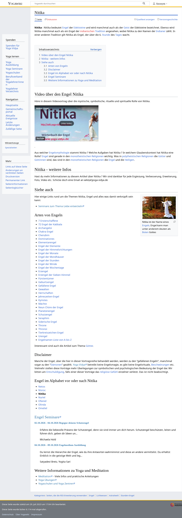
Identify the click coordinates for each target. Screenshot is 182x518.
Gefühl (114, 371)
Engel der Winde (47, 264)
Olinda (42, 404)
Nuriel (41, 397)
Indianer (160, 31)
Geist (127, 27)
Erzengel (43, 271)
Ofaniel (42, 401)
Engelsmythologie (59, 152)
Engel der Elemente (49, 246)
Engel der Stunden (48, 260)
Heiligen (129, 159)
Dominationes (46, 238)
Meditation (44, 476)
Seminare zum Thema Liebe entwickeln (60, 206)
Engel (65, 27)
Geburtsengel (46, 282)
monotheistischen (80, 156)
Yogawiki (15, 3)
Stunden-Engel (127, 495)
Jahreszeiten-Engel (48, 296)
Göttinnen (40, 159)
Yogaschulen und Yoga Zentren (55, 483)
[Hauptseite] (15, 20)
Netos (41, 386)
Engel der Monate (48, 253)
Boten (145, 232)
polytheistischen (131, 156)
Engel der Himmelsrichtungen (55, 249)
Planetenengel (46, 311)
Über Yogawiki (22, 514)
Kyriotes (43, 300)
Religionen (98, 156)
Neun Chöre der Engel (50, 307)
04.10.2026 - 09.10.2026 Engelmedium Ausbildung (60, 445)
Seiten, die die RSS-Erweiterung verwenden (66, 495)
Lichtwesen (101, 495)
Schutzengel (45, 314)
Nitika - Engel (42, 108)
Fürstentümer (46, 278)
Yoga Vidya (79, 364)
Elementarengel (47, 242)
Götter (162, 156)
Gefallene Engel (47, 285)
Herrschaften (45, 292)
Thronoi (42, 329)
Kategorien (39, 495)
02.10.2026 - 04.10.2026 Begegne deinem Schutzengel (62, 423)
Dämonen (56, 364)
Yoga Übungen (46, 480)
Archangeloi (45, 228)
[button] (66, 123)
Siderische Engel (47, 321)
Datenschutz (8, 514)
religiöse (105, 371)
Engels (145, 225)
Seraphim (43, 318)
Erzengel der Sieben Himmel (54, 274)
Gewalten (43, 289)
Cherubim (43, 235)
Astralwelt (114, 495)
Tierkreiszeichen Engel (51, 332)
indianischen (87, 31)
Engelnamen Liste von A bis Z (55, 339)
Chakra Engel (45, 231)
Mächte (42, 303)
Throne (42, 325)
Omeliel (42, 408)
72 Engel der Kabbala (50, 224)
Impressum (36, 514)
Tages (118, 34)
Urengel (42, 336)
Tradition (100, 31)
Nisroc (42, 390)
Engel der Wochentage (51, 267)
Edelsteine (79, 27)
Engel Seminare (47, 417)
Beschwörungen (160, 364)
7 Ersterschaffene (48, 220)
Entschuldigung (55, 371)
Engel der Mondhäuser (51, 256)
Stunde (106, 34)
